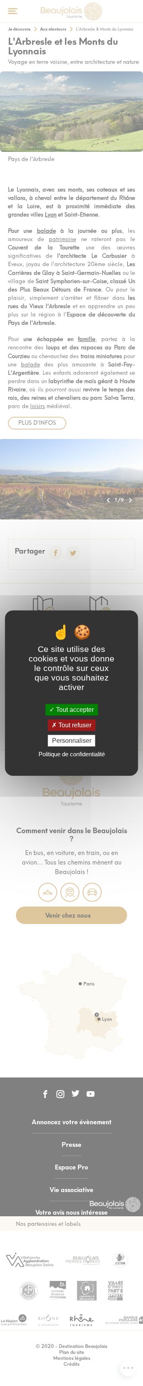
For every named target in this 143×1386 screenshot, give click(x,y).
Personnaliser (71, 740)
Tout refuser (74, 725)
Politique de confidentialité (72, 754)
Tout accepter (74, 709)
